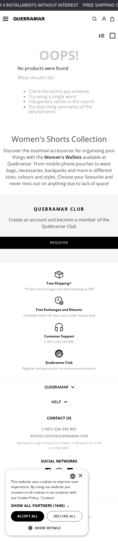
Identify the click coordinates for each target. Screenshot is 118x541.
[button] (94, 18)
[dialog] (46, 502)
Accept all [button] (27, 516)
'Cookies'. (48, 497)
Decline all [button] (65, 516)
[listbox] (72, 476)
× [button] (80, 476)
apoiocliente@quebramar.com (59, 436)
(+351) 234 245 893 (59, 429)
